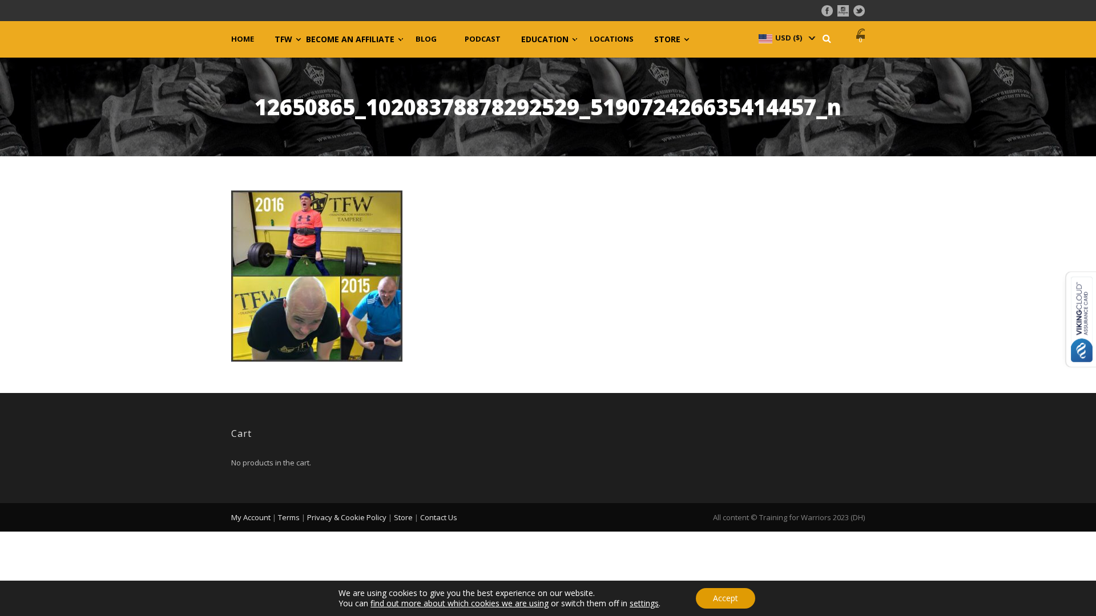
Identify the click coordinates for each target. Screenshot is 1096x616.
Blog (426, 39)
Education (545, 39)
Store (667, 39)
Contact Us (438, 517)
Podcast (483, 39)
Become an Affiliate (350, 39)
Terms (289, 517)
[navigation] (786, 37)
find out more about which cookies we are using (459, 603)
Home (242, 39)
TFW (283, 39)
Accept (725, 598)
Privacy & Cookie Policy (346, 517)
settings (644, 603)
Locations (612, 39)
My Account (251, 517)
